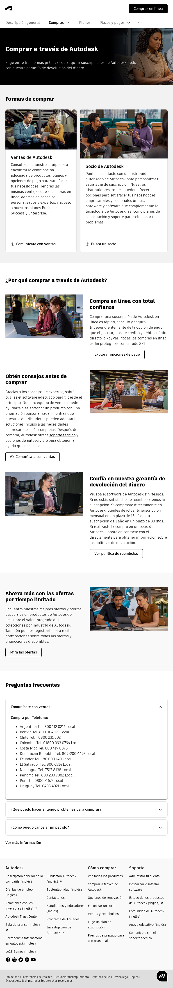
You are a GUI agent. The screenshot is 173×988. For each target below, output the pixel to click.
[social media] (20, 959)
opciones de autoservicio (26, 440)
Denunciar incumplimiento (72, 977)
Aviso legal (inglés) (127, 977)
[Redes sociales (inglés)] (20, 959)
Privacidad (12, 977)
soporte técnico (62, 435)
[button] (86, 707)
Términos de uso (101, 977)
